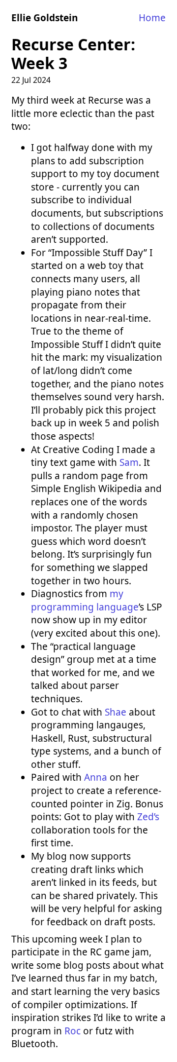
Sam (129, 462)
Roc (72, 1030)
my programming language (85, 600)
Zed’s (148, 816)
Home (152, 17)
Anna (95, 777)
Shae (115, 712)
